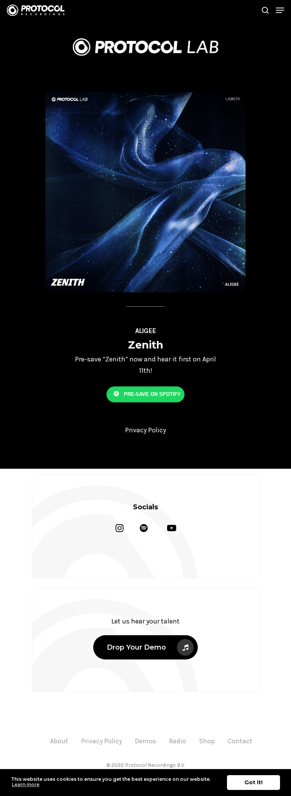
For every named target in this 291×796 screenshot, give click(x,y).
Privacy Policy (101, 741)
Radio (177, 741)
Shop (207, 741)
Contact (240, 741)
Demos (145, 741)
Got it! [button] (253, 782)
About (59, 741)
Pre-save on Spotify (151, 394)
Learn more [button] (25, 784)
